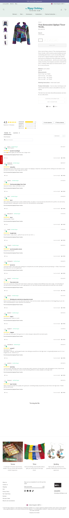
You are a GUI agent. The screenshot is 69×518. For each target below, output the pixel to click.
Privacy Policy (6, 491)
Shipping (5, 486)
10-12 (50, 40)
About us (5, 482)
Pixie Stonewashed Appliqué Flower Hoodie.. (13, 154)
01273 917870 (6, 3)
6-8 (40, 40)
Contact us (5, 484)
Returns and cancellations (9, 500)
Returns (12, 3)
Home (39, 22)
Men (21, 14)
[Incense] (13, 452)
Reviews (4, 496)
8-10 (45, 40)
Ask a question (52, 101)
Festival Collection (50, 14)
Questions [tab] (15, 133)
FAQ (4, 489)
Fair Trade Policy (7, 493)
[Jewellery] (56, 452)
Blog (16, 3)
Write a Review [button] (60, 122)
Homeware (29, 14)
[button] (62, 158)
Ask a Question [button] (48, 122)
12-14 (55, 40)
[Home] (34, 452)
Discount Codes (6, 498)
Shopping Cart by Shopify (34, 512)
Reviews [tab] (6, 133)
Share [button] (6, 158)
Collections (38, 14)
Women (14, 14)
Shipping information (52, 98)
